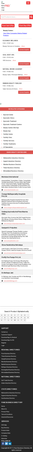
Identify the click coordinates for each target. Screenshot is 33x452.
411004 (8, 71)
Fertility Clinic (7, 137)
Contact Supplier (24, 49)
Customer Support (6, 334)
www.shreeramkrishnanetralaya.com (14, 253)
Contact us (4, 332)
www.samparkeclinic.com (11, 241)
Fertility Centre (8, 134)
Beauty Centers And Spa (11, 128)
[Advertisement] (16, 295)
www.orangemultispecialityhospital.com (15, 207)
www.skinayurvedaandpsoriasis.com (14, 223)
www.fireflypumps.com (10, 268)
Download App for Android (9, 337)
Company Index (5, 433)
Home (3, 406)
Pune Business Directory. (22, 448)
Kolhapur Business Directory (9, 367)
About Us (4, 409)
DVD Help (4, 425)
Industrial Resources (7, 417)
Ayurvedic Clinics (8, 118)
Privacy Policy (5, 411)
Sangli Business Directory (8, 359)
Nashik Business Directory (8, 364)
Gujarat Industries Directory (12, 161)
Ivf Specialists (8, 147)
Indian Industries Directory (8, 383)
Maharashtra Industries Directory (13, 158)
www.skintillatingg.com (10, 281)
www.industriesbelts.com (11, 190)
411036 (8, 85)
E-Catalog (4, 436)
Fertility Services (8, 141)
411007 (8, 43)
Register (3, 343)
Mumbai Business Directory (12, 164)
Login (2, 345)
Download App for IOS (7, 340)
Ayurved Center (8, 115)
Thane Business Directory (11, 168)
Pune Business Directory (8, 353)
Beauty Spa (7, 131)
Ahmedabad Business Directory (13, 171)
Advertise (4, 438)
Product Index (5, 430)
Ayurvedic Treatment (9, 121)
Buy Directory (5, 427)
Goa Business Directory (8, 398)
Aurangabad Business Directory (10, 369)
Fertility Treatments (9, 144)
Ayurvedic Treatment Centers (12, 124)
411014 (8, 57)
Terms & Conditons (6, 414)
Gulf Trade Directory (7, 380)
